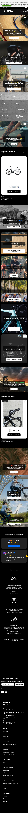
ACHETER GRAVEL (14, 471)
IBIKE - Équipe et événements (9, 744)
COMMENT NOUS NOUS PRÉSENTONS (14, 612)
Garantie (5, 788)
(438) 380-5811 (6, 7)
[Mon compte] (23, 11)
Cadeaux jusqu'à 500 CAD (8, 754)
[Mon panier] (26, 11)
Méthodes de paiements (8, 786)
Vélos (4, 733)
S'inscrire (5, 796)
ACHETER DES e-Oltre (14, 328)
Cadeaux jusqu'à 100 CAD (8, 752)
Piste (4, 739)
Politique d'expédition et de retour (10, 783)
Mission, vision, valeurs (8, 775)
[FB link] (2, 692)
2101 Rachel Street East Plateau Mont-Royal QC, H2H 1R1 (11, 722)
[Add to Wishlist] (25, 158)
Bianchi (3, 196)
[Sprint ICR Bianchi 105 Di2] (14, 170)
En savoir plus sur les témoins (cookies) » (19, 5)
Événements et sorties (8, 767)
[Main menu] (2, 11)
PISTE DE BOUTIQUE (14, 38)
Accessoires (5, 731)
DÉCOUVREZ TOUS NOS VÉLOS (14, 88)
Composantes (6, 736)
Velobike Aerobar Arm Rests (7, 441)
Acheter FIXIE (14, 144)
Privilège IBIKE (6, 770)
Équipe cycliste (6, 772)
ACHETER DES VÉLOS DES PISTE (14, 226)
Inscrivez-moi (19, 684)
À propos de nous (7, 765)
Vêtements (5, 749)
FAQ (4, 762)
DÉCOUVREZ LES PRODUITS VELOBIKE (14, 62)
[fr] (26, 7)
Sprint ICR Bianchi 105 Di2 (6, 198)
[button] (23, 152)
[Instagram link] (6, 692)
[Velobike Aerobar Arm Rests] (14, 414)
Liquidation (5, 747)
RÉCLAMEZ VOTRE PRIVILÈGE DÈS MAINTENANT (14, 251)
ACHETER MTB (14, 388)
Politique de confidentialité (8, 780)
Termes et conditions (7, 778)
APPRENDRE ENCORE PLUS (14, 299)
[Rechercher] (18, 11)
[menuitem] (18, 12)
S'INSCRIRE (14, 275)
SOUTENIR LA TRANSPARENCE (14, 633)
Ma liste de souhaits (7, 804)
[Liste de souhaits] (21, 11)
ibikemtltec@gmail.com (11, 717)
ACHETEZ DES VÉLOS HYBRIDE (14, 498)
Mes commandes (6, 798)
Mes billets (5, 801)
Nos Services (6, 741)
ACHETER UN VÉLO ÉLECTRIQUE (14, 524)
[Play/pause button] (25, 17)
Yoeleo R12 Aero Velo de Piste (14, 359)
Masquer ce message (6, 5)
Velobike (3, 440)
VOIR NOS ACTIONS (14, 593)
